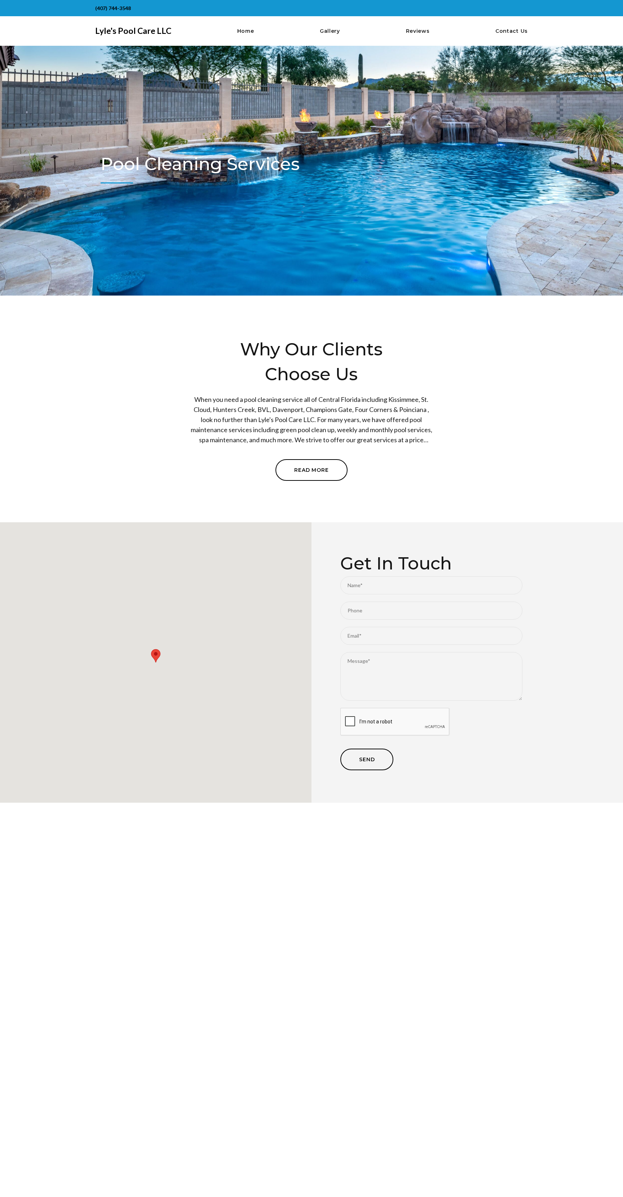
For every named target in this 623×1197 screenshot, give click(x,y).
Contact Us (511, 31)
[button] (155, 655)
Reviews (418, 31)
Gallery (330, 31)
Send (367, 759)
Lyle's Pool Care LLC (133, 31)
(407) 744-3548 (113, 8)
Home (245, 31)
